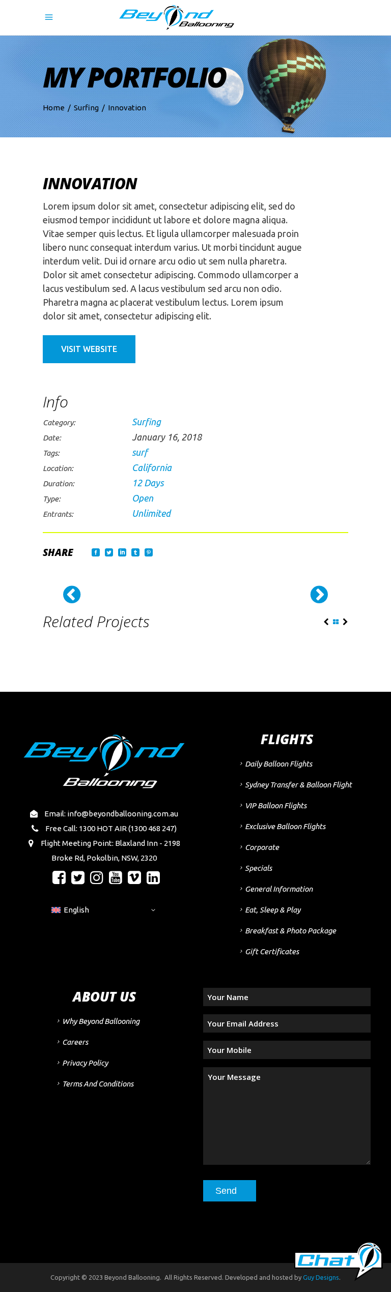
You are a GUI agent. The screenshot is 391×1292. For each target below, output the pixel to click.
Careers (75, 1042)
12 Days (147, 483)
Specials (258, 868)
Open (142, 498)
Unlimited (151, 513)
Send (226, 1191)
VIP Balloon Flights (275, 805)
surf (140, 452)
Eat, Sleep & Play (272, 909)
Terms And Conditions (97, 1083)
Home (54, 107)
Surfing (86, 107)
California (152, 467)
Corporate (262, 847)
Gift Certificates (272, 951)
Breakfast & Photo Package (290, 930)
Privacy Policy (85, 1063)
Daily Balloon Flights (278, 763)
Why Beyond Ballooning (100, 1021)
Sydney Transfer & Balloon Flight (298, 784)
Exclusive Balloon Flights (285, 826)
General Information (279, 889)
